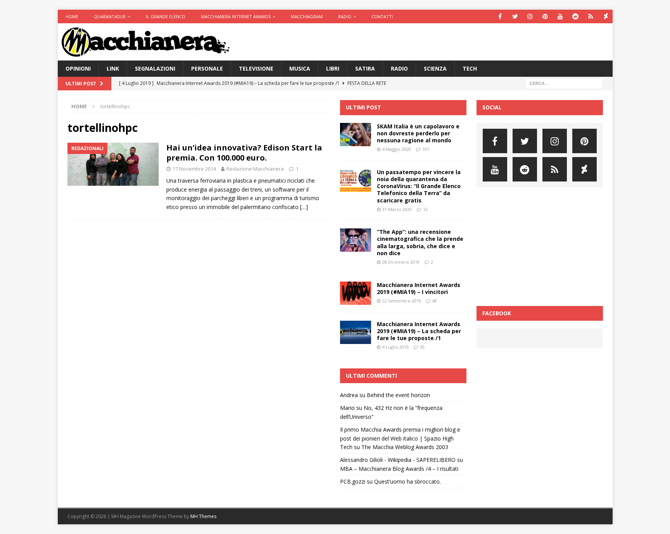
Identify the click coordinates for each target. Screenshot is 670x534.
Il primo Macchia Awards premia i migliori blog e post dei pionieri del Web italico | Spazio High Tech (400, 438)
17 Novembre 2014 (194, 168)
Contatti (382, 16)
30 (422, 347)
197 (425, 149)
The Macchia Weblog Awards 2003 (404, 447)
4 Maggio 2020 (396, 149)
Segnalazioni (155, 68)
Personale (207, 68)
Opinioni (78, 68)
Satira (365, 68)
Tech (470, 68)
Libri (332, 68)
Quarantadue (110, 16)
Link (113, 68)
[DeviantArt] (606, 16)
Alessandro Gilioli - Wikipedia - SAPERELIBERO (398, 459)
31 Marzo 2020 (397, 209)
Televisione (256, 68)
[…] (304, 207)
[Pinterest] (545, 16)
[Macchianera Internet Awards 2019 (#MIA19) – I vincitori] (355, 293)
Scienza (435, 68)
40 (434, 301)
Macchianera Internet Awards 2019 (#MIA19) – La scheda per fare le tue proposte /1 (419, 331)
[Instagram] (530, 16)
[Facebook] (500, 16)
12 (425, 209)
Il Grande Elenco (165, 16)
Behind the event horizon (398, 395)
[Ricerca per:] (564, 83)
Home (72, 16)
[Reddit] (575, 16)
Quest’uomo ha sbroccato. (407, 481)
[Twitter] (515, 16)
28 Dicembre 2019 (401, 262)
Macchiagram (307, 16)
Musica (299, 68)
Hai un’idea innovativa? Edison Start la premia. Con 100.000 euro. (244, 152)
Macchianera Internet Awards (236, 16)
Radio (344, 16)
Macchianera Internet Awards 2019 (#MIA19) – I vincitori (418, 288)
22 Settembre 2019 (401, 301)
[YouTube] (560, 16)
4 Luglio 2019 (395, 347)
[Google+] (590, 16)
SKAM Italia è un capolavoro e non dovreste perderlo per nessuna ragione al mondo (418, 133)
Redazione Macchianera (255, 168)
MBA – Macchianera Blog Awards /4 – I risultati (399, 468)
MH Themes (203, 516)
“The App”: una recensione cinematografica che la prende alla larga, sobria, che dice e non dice (420, 242)
